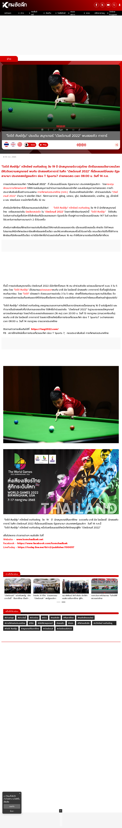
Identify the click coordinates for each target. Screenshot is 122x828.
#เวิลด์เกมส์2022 (64, 628)
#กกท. (71, 623)
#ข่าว (44, 617)
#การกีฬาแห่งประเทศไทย (15, 623)
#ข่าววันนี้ (22, 617)
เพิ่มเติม (6, 801)
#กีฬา (31, 623)
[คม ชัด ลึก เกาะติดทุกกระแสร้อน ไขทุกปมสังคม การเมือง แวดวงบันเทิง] (61, 5)
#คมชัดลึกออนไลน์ (85, 617)
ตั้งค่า (12, 811)
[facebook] (96, 5)
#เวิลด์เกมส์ (48, 628)
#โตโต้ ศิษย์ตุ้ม (11, 628)
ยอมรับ (11, 806)
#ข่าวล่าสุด (9, 617)
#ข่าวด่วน (34, 617)
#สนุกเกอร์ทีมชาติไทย (30, 628)
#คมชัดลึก (55, 617)
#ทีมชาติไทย (68, 617)
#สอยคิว (60, 623)
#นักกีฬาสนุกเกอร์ (45, 623)
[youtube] (108, 5)
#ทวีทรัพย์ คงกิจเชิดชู (104, 623)
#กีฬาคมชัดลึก (83, 623)
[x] (102, 5)
